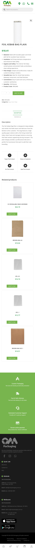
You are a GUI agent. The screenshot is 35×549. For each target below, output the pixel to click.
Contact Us (4, 467)
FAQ (3, 470)
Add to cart (18, 93)
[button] (32, 4)
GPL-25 (17, 276)
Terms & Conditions (22, 538)
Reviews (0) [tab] (17, 117)
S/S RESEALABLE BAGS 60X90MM (17, 204)
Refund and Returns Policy (14, 540)
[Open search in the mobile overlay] (17, 9)
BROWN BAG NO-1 (17, 348)
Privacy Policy (10, 538)
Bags (9, 102)
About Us (4, 464)
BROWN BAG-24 (17, 240)
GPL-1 (17, 312)
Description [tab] (17, 113)
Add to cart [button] (12, 214)
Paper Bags (14, 102)
